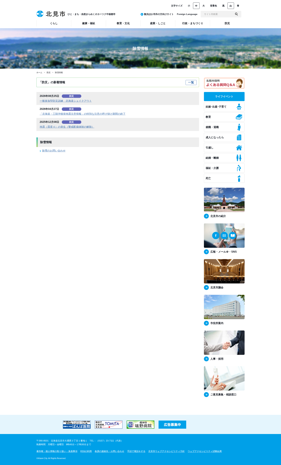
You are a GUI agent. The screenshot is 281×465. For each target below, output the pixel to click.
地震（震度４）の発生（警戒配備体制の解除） (67, 126)
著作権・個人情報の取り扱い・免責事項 (56, 451)
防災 (49, 72)
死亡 (208, 178)
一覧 (191, 82)
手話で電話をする (136, 451)
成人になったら (215, 137)
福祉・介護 (212, 168)
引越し (210, 147)
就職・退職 (212, 127)
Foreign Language (187, 14)
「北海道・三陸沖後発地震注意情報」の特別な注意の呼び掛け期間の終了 (83, 113)
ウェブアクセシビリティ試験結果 (205, 451)
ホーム (39, 72)
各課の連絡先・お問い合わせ (109, 451)
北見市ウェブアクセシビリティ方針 (166, 451)
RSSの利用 (86, 451)
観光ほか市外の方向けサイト (159, 14)
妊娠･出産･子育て (216, 106)
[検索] (236, 14)
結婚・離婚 (212, 157)
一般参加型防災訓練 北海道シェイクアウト (66, 100)
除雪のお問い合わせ (54, 150)
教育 (208, 117)
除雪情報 (59, 72)
